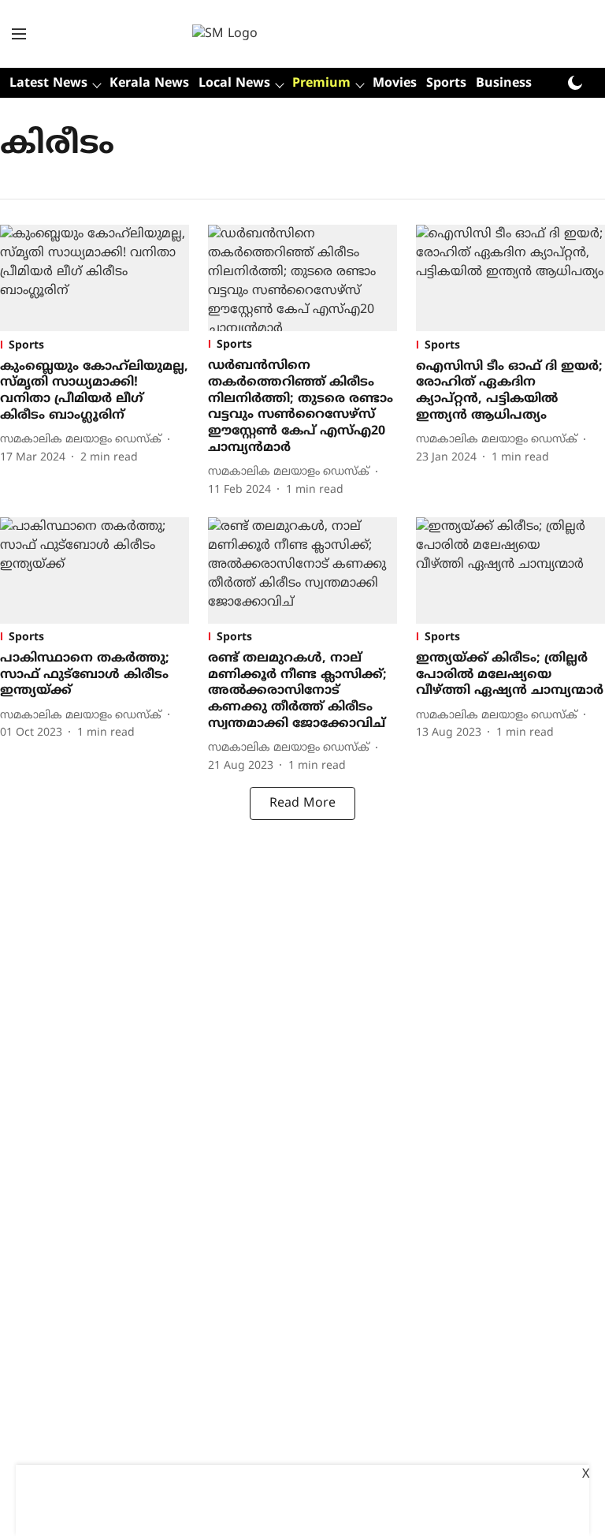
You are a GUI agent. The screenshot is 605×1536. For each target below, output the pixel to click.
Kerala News (149, 83)
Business (504, 83)
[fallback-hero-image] (94, 278)
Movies (395, 83)
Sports (446, 83)
